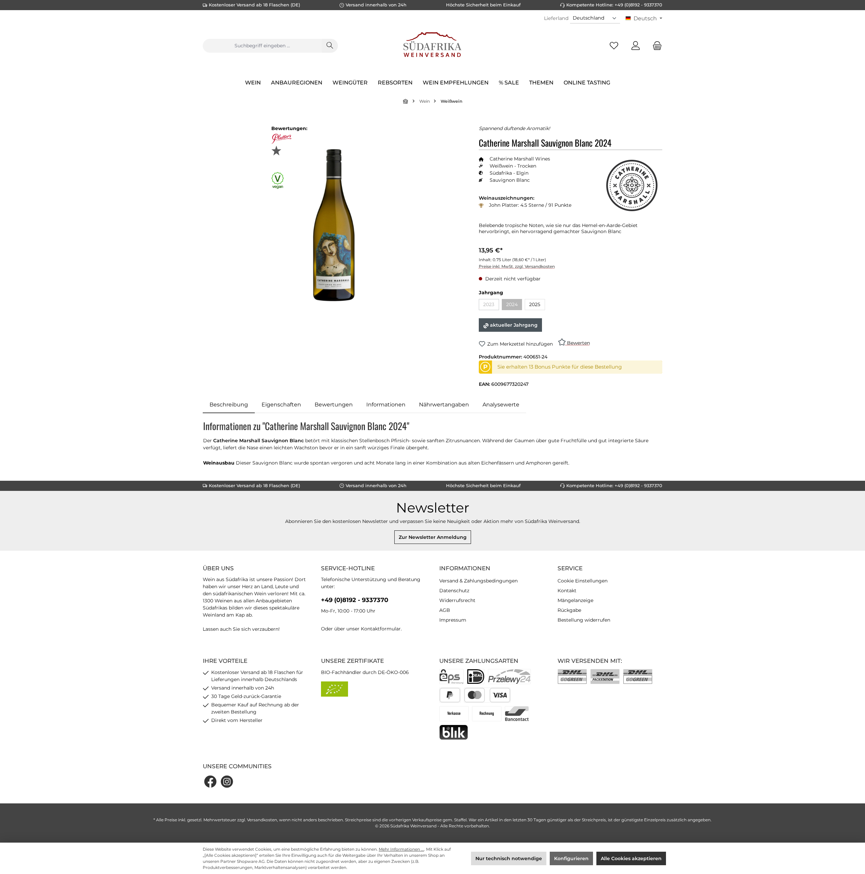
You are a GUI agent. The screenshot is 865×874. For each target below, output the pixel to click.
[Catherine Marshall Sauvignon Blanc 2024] (334, 225)
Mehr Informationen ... (401, 849)
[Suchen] (330, 46)
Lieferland (556, 18)
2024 (514, 305)
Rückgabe (569, 610)
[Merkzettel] (614, 46)
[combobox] (262, 46)
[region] (334, 225)
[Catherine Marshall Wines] (631, 185)
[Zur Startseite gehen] (432, 45)
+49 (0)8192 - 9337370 (354, 600)
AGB (444, 610)
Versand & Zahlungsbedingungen (478, 581)
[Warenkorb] (655, 46)
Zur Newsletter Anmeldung (433, 537)
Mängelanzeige (575, 600)
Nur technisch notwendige (508, 858)
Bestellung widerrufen (584, 620)
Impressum (452, 620)
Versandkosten (262, 819)
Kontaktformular (381, 629)
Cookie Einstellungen (583, 581)
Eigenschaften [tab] (281, 404)
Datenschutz (454, 591)
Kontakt (567, 591)
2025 (534, 304)
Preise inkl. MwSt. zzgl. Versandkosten (517, 266)
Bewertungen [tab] (334, 404)
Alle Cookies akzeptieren (631, 858)
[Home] (406, 101)
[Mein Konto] (635, 46)
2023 (491, 305)
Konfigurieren (571, 858)
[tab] (229, 404)
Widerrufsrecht (457, 600)
